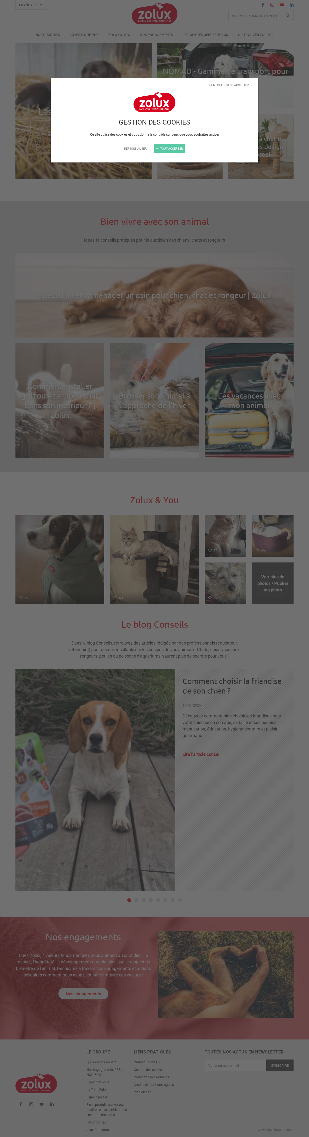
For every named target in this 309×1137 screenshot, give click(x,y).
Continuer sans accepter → (230, 85)
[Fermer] (154, 568)
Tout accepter (171, 148)
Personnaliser (135, 148)
